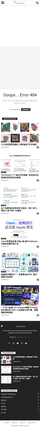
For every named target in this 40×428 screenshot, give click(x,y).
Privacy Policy (31, 422)
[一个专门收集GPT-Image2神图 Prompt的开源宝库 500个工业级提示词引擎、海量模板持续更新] (20, 295)
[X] (22, 343)
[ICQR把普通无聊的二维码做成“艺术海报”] (20, 132)
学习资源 (4, 205)
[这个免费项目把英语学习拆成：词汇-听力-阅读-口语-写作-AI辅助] (20, 196)
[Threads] (30, 343)
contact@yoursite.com (23, 337)
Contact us (22, 422)
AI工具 (3, 304)
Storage (3, 412)
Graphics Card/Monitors (8, 394)
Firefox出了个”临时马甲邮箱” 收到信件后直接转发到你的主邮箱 (20, 176)
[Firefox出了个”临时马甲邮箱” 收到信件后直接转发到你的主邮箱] (20, 163)
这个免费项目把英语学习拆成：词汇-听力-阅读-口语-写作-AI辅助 (19, 209)
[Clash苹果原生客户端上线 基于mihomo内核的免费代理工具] (20, 229)
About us (7, 422)
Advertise (14, 422)
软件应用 (4, 238)
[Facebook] (10, 343)
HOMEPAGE (26, 109)
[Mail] (14, 343)
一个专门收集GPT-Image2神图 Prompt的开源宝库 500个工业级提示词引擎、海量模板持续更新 (19, 310)
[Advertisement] (20, 26)
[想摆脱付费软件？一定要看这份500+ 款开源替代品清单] (20, 262)
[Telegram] (18, 343)
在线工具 (4, 141)
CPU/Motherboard (7, 397)
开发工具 (4, 271)
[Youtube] (26, 343)
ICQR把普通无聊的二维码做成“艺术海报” (19, 144)
